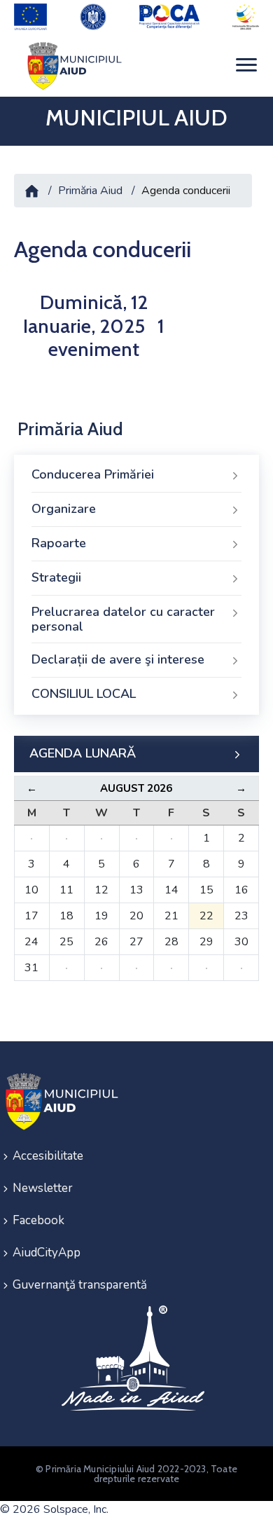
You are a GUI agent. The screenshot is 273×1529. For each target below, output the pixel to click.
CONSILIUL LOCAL (83, 693)
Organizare (63, 508)
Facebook (38, 1220)
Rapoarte (58, 543)
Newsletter (43, 1188)
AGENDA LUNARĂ (82, 753)
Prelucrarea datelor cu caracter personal (123, 619)
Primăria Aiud (90, 190)
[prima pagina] (72, 65)
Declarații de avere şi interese (117, 659)
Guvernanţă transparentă (80, 1285)
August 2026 (136, 788)
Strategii (56, 577)
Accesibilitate (48, 1156)
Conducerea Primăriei (92, 474)
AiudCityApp (46, 1253)
